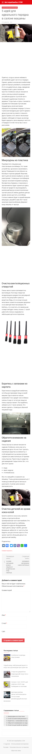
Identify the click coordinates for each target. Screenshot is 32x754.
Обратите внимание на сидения (19, 723)
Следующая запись (23, 560)
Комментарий (7, 590)
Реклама (5, 747)
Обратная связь (16, 750)
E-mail (4, 623)
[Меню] (2, 2)
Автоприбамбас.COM (13, 2)
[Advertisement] (16, 60)
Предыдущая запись (10, 564)
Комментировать (7, 551)
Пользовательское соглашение (19, 747)
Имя (4, 615)
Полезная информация (9, 7)
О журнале (7, 744)
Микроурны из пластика (16, 716)
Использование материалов (19, 744)
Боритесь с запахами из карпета (19, 721)
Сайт (3, 631)
